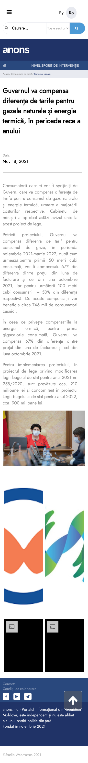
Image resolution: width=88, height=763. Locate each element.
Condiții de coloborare (19, 688)
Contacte (9, 683)
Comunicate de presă (21, 74)
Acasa (6, 74)
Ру (61, 13)
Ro (71, 13)
